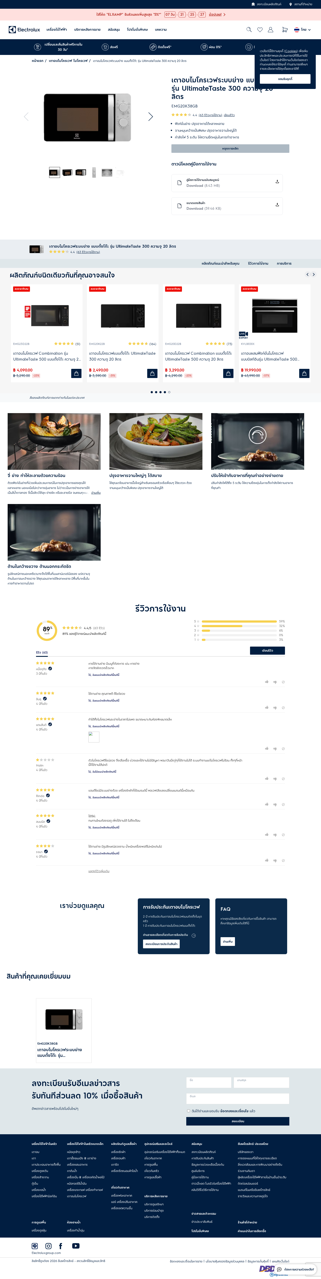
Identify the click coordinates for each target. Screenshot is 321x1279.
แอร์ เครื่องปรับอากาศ (124, 1201)
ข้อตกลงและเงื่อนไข (234, 1111)
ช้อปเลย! (215, 14)
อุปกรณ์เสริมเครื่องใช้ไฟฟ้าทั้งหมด (164, 1152)
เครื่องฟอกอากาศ (121, 1195)
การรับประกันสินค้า (203, 1158)
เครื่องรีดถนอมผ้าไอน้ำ (124, 1170)
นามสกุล (241, 1080)
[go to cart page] (285, 29)
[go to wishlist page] (260, 29)
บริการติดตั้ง (152, 1216)
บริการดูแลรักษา (154, 1204)
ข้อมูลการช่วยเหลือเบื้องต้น (208, 1164)
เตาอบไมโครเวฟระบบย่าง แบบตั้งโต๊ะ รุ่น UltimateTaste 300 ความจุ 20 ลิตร (62, 1052)
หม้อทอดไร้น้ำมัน (76, 1183)
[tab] (54, 172)
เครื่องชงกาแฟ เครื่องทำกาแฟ (85, 1189)
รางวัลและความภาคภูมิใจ (253, 1196)
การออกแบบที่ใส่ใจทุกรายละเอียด (257, 1158)
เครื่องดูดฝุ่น (39, 1230)
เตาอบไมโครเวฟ (76, 1196)
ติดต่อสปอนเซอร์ (248, 1183)
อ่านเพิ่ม (228, 941)
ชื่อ (191, 1080)
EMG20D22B (173, 344)
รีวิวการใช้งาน (258, 263)
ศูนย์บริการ (198, 1170)
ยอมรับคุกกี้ (285, 79)
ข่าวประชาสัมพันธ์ (202, 1221)
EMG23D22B (21, 344)
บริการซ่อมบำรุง (154, 1210)
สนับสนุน (114, 29)
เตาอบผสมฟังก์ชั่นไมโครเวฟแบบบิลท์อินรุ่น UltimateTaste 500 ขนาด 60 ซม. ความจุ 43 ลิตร (269, 356)
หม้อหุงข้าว (73, 1152)
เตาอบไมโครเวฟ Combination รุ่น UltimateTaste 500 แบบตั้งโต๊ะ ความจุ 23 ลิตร (47, 356)
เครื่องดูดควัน (40, 1170)
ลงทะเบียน (238, 1121)
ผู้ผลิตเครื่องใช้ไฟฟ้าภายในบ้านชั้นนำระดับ (262, 1177)
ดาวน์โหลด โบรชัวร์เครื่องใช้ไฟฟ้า (211, 1183)
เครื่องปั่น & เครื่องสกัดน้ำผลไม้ (85, 1177)
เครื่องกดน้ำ (39, 1189)
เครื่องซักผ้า (118, 1152)
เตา (34, 1158)
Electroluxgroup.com (46, 1253)
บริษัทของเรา (245, 1152)
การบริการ (284, 263)
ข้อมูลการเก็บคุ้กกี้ (258, 1261)
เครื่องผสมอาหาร (77, 1164)
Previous (28, 116)
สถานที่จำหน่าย (303, 4)
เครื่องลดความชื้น (121, 1208)
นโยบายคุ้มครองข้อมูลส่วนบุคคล (225, 1261)
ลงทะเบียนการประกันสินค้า (161, 944)
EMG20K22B (97, 344)
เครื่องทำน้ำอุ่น (75, 1230)
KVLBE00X (248, 344)
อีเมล (192, 1096)
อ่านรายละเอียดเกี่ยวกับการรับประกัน (165, 934)
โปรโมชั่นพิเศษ (137, 29)
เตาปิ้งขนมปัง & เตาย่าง (81, 1158)
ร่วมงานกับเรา (246, 1170)
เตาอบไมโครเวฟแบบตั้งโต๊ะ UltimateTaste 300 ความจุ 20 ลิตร (122, 356)
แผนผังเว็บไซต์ (280, 1261)
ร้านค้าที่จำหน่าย (247, 1222)
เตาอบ (35, 1152)
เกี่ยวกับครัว (151, 1170)
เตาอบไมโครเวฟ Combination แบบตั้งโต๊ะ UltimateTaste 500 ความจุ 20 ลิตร (198, 356)
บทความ (161, 29)
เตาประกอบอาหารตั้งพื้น (46, 1164)
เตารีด (115, 1164)
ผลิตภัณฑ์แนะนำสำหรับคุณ (220, 263)
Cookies (291, 51)
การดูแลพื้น (151, 1164)
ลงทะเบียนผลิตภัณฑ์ (269, 4)
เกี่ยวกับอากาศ (153, 1158)
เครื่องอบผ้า (118, 1158)
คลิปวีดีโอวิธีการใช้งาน (205, 1189)
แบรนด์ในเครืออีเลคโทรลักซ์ (254, 1189)
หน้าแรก (37, 60)
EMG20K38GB (47, 1043)
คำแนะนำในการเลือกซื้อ (252, 1231)
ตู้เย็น (35, 1183)
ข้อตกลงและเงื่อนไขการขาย (186, 1261)
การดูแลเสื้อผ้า (152, 1177)
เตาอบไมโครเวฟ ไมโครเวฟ (68, 60)
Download (203, 185)
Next (148, 116)
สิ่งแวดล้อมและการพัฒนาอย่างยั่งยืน (260, 1164)
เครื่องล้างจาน (40, 1177)
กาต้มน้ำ (72, 1170)
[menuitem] (57, 29)
